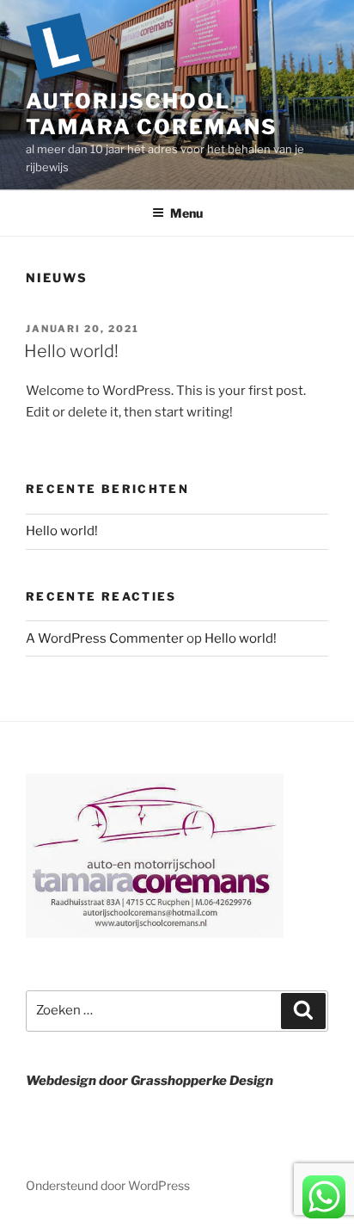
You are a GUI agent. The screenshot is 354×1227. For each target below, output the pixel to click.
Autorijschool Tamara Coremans (152, 114)
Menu (186, 213)
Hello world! (71, 351)
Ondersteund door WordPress (108, 1185)
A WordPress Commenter (105, 638)
